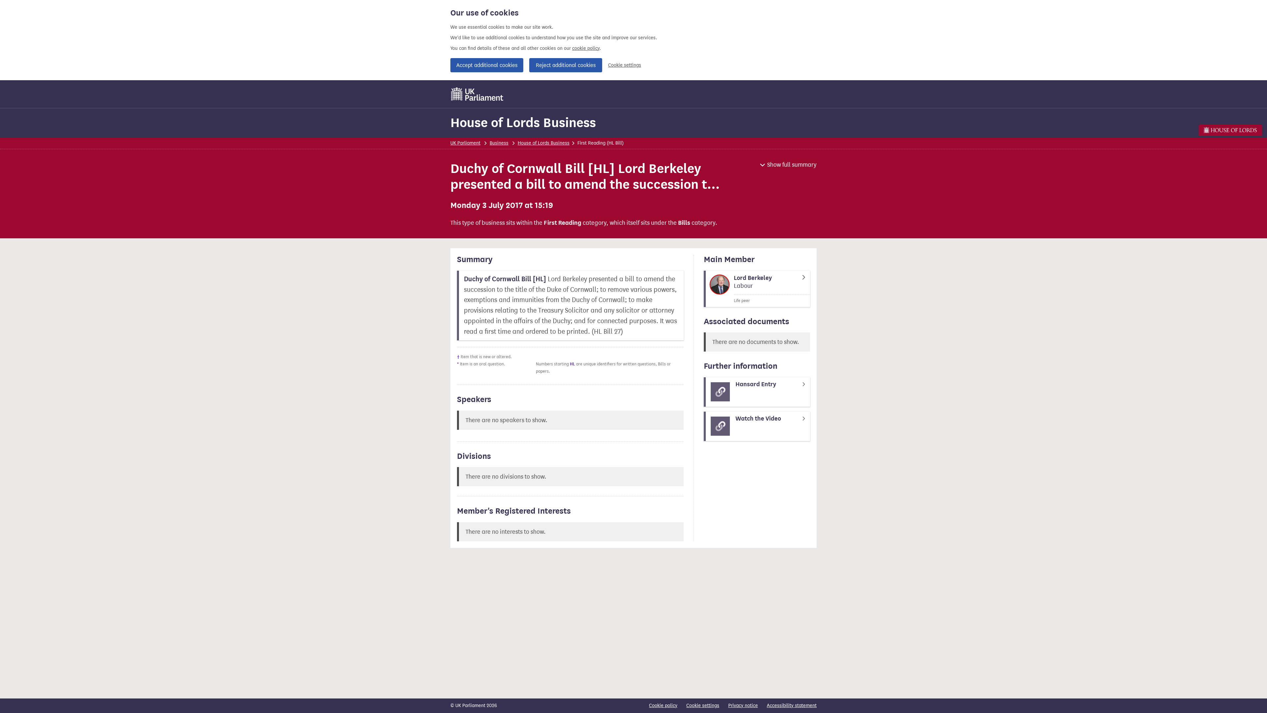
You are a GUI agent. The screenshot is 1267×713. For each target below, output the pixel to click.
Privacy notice (743, 705)
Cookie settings (624, 65)
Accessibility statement (792, 705)
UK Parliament (465, 143)
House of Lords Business (523, 123)
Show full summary (792, 164)
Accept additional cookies (486, 65)
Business (499, 143)
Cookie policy (663, 705)
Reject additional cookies (566, 65)
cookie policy (586, 48)
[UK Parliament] (477, 94)
